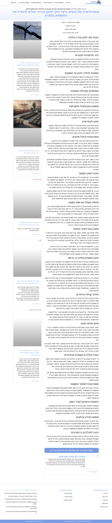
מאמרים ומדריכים (24, 2)
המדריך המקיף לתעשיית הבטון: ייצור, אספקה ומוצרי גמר (22, 496)
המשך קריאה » (35, 94)
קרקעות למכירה (59, 2)
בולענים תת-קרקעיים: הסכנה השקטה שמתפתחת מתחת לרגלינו (20, 493)
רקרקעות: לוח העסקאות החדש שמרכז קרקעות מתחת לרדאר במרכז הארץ (29, 353)
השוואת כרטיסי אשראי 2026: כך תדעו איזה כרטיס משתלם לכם (21, 499)
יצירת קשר (13, 2)
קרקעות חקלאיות (36, 2)
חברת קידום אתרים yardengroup (34, 521)
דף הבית (68, 2)
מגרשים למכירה (47, 2)
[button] (46, 472)
